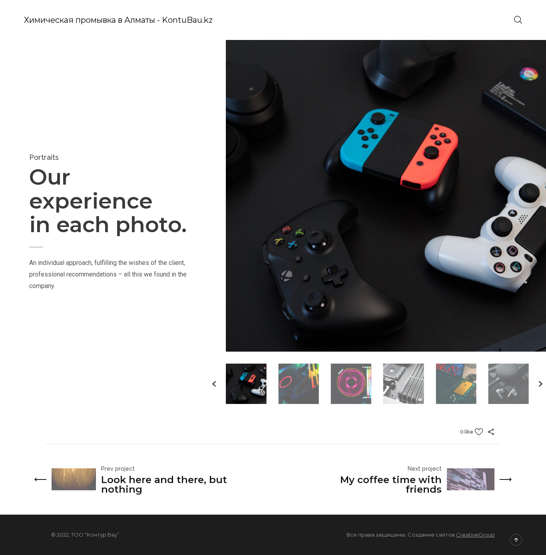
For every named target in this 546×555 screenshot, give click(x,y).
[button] (214, 384)
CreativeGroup (475, 534)
